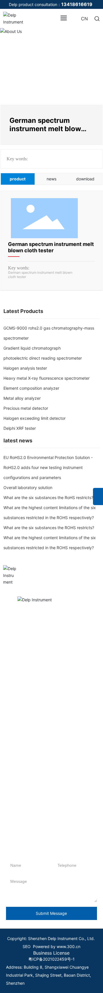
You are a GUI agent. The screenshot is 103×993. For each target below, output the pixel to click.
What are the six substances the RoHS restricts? (48, 497)
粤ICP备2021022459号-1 (51, 959)
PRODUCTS (18, 630)
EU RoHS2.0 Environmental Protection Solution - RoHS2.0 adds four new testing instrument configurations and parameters (48, 467)
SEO (27, 946)
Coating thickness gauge (15, 821)
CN (84, 18)
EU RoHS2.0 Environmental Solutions (51, 709)
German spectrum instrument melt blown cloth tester (51, 247)
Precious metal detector (25, 408)
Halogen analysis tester (25, 368)
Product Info (83, 640)
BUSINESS (50, 630)
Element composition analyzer (31, 388)
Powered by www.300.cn (56, 946)
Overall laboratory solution (27, 487)
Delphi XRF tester (19, 428)
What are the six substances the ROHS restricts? (48, 527)
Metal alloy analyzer (22, 398)
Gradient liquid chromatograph (32, 348)
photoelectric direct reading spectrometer (42, 358)
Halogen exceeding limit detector (34, 418)
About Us (51, 46)
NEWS (78, 630)
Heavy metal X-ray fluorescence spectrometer (46, 378)
